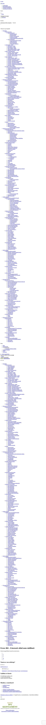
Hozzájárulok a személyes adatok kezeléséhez (10, 711)
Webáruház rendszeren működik (6, 694)
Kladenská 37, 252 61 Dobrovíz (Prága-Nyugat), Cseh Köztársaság (14, 670)
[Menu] (0, 17)
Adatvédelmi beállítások (33, 694)
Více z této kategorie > (14, 43)
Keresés (14, 22)
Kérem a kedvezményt (10, 710)
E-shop (1, 1)
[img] (2, 3)
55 (3, 658)
